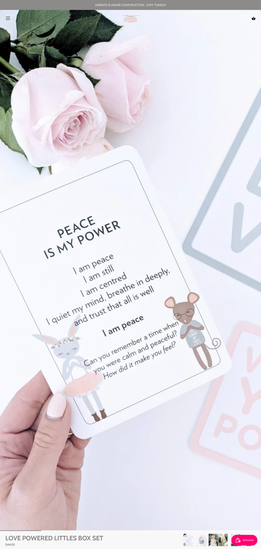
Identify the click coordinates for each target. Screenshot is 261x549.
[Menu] (8, 19)
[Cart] (253, 18)
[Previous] (183, 540)
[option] (188, 540)
